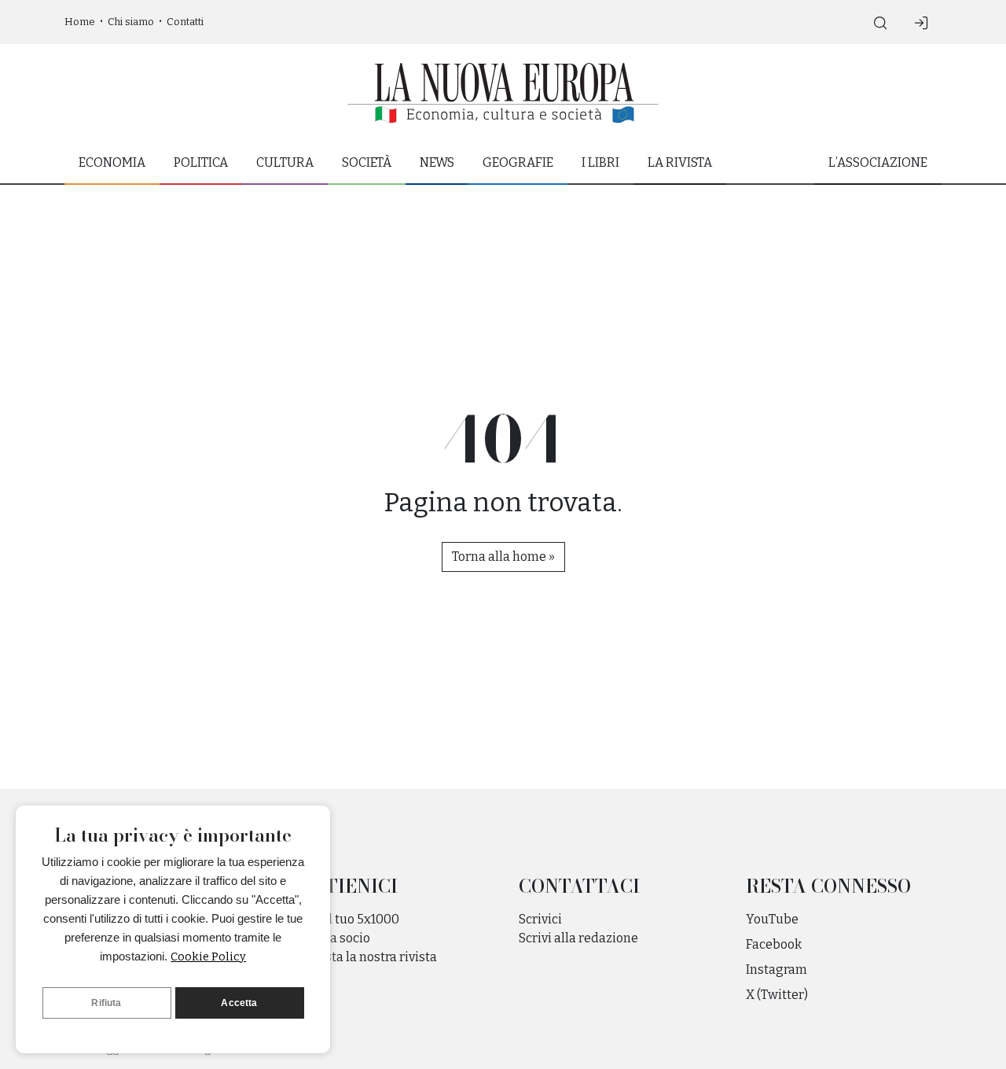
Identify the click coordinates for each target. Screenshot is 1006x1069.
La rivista (680, 162)
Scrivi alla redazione (578, 938)
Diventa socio (331, 938)
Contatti (185, 22)
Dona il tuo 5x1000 (345, 919)
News (437, 162)
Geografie (518, 162)
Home (79, 22)
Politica (201, 162)
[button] (880, 22)
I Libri (600, 162)
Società (366, 162)
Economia (112, 162)
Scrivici (540, 919)
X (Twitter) (777, 994)
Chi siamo (131, 22)
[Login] (921, 22)
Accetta (239, 1002)
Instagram (776, 969)
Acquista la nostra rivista (364, 956)
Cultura (285, 162)
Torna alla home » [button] (503, 556)
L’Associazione (877, 162)
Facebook (774, 944)
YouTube (772, 919)
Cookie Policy (208, 956)
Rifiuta (106, 1002)
